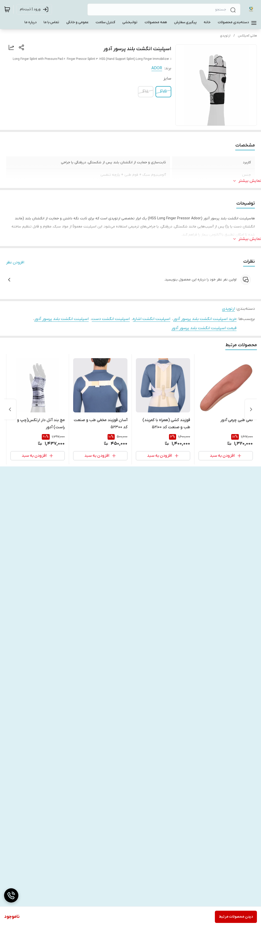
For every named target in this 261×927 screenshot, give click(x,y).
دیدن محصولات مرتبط (236, 916)
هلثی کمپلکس (247, 36)
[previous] (251, 409)
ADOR (156, 68)
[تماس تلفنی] (11, 895)
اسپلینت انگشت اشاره (151, 318)
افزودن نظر (15, 262)
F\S (163, 91)
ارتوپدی (225, 36)
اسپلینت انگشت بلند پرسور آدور (61, 318)
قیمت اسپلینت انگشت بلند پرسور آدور (204, 328)
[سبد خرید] (7, 9)
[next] (10, 409)
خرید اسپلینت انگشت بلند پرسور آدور (205, 318)
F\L (145, 91)
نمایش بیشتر (250, 180)
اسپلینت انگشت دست (111, 318)
